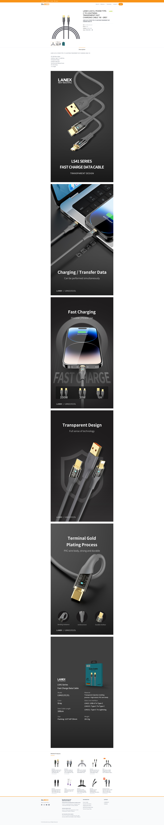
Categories (47, 1)
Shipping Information (87, 805)
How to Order (85, 802)
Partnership (109, 4)
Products (42, 1)
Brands (51, 1)
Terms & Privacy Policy (87, 809)
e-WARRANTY (106, 802)
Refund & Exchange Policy (88, 807)
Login (121, 4)
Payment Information (87, 803)
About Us (97, 4)
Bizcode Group (47, 822)
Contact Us (115, 4)
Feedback (106, 803)
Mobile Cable (89, 28)
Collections (102, 4)
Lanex (87, 26)
